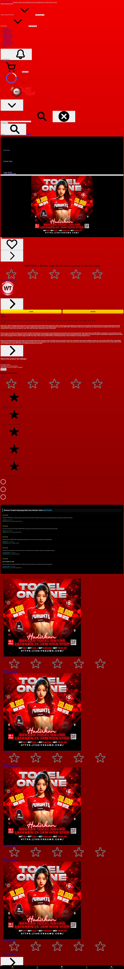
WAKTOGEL (4, 325)
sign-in (6, 60)
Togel (4, 46)
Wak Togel (6, 28)
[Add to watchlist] (12, 244)
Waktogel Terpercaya (8, 36)
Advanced (28, 134)
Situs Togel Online (8, 43)
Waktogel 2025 (7, 37)
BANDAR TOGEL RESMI (33, 2)
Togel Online (6, 45)
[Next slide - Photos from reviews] (12, 962)
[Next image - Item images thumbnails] (12, 256)
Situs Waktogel (7, 40)
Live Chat (111, 967)
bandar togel (7, 333)
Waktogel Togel (7, 39)
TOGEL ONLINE (53, 2)
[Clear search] (64, 116)
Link (87, 967)
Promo (12, 967)
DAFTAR (93, 311)
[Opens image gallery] (1, 238)
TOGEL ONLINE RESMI (7, 3)
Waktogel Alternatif (8, 33)
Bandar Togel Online (8, 41)
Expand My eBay (32, 26)
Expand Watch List (40, 14)
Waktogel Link (7, 32)
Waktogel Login (7, 30)
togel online (73, 341)
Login (37, 967)
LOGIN (31, 311)
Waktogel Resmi (7, 35)
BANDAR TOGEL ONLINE (20, 2)
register (11, 2)
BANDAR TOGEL (44, 2)
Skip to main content (6, 1)
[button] (13, 129)
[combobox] (16, 121)
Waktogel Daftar (7, 31)
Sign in (6, 2)
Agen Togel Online (8, 44)
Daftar (62, 967)
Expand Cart (25, 71)
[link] (12, 304)
